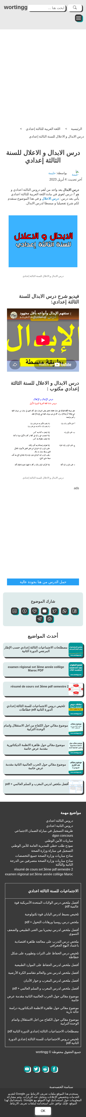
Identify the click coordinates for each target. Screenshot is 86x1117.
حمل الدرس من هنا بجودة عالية (43, 582)
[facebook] (54, 1069)
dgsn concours (62, 835)
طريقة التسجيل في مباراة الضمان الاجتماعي (44, 830)
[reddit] (45, 1069)
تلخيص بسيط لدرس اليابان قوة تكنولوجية (52, 914)
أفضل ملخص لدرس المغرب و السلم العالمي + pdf (37, 784)
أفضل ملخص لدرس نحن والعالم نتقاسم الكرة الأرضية (43, 972)
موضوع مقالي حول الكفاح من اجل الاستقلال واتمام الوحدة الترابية (36, 727)
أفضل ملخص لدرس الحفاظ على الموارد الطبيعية (47, 965)
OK (43, 1111)
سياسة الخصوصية (61, 1087)
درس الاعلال (51, 198)
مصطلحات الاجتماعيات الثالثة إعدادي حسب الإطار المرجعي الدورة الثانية (35, 649)
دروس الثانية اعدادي (59, 825)
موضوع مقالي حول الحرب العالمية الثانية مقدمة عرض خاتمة (36, 766)
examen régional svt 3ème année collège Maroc (39, 874)
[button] (73, 613)
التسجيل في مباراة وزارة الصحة (52, 850)
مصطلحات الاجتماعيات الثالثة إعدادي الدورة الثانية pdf (43, 1031)
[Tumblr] (23, 613)
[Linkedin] (13, 613)
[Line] (33, 613)
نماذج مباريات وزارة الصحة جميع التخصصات (44, 855)
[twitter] (36, 1069)
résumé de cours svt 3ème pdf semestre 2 (40, 686)
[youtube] (27, 1069)
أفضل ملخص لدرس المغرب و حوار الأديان (51, 980)
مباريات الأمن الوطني (59, 840)
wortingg (16, 7)
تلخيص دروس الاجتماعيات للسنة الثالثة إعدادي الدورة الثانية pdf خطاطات (36, 707)
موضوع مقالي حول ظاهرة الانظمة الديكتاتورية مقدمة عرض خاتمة (36, 746)
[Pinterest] (48, 621)
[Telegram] (38, 621)
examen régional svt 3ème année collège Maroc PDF (36, 668)
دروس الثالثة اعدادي (59, 820)
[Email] (43, 613)
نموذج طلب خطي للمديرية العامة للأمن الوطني (42, 845)
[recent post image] (76, 650)
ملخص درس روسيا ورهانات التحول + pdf (52, 922)
